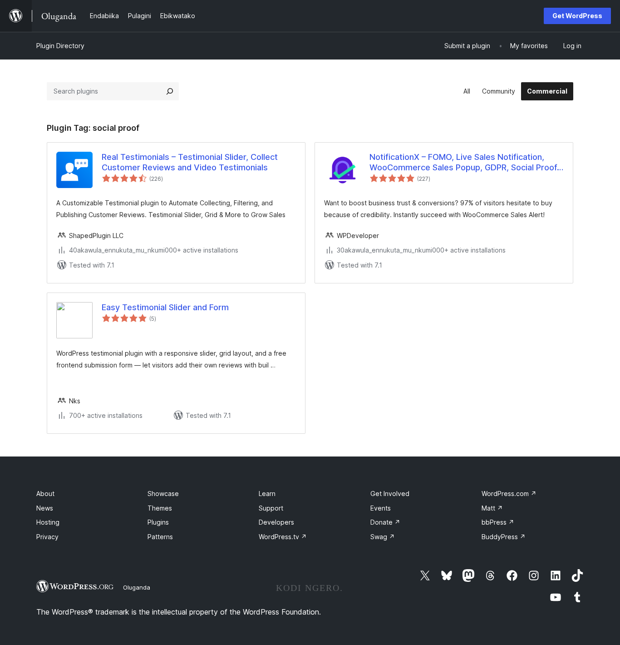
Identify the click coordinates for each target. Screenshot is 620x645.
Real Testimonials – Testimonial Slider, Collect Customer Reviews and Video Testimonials (190, 162)
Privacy (47, 537)
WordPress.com (509, 493)
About (45, 493)
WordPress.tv (283, 537)
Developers (276, 522)
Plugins (158, 522)
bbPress (498, 522)
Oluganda (136, 587)
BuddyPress (504, 537)
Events (380, 508)
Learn (267, 493)
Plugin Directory (60, 46)
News (44, 508)
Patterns (160, 537)
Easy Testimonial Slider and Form (165, 307)
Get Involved (389, 493)
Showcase (163, 493)
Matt (492, 508)
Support (271, 508)
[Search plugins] (170, 91)
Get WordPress (577, 16)
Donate (385, 522)
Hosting (47, 522)
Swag (382, 537)
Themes (160, 508)
